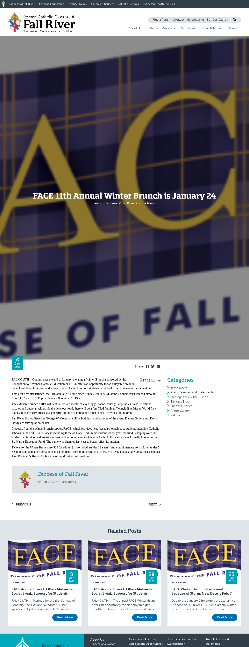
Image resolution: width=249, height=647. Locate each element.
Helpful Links (195, 19)
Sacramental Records (142, 639)
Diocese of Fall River (21, 4)
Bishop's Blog (179, 401)
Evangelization (78, 4)
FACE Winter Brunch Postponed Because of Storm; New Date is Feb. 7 (201, 591)
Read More (65, 617)
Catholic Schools (128, 4)
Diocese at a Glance (102, 644)
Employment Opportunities (146, 643)
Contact (178, 19)
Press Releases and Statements (191, 392)
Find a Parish (161, 19)
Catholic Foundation (51, 4)
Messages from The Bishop (189, 397)
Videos (175, 415)
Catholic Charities (102, 4)
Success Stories (181, 406)
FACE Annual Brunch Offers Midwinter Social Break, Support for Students (43, 591)
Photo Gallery (180, 410)
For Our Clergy (217, 19)
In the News (178, 388)
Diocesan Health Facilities (159, 4)
